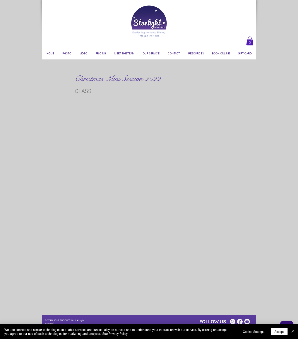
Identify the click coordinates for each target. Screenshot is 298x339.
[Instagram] (232, 321)
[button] (249, 41)
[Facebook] (240, 321)
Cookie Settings (253, 331)
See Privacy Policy (115, 333)
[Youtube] (247, 321)
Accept (279, 331)
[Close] (292, 332)
